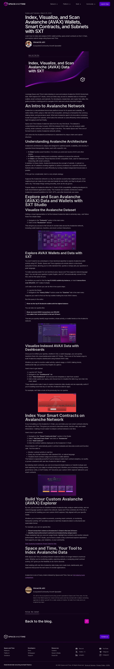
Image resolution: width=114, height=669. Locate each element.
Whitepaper (31, 653)
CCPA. (108, 665)
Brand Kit (54, 655)
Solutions (7, 655)
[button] (54, 4)
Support (30, 655)
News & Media (56, 653)
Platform (6, 653)
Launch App (105, 4)
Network (6, 650)
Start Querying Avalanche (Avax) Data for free (40, 544)
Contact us (104, 637)
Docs (29, 650)
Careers (54, 650)
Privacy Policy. (100, 665)
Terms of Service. (90, 665)
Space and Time (9, 648)
